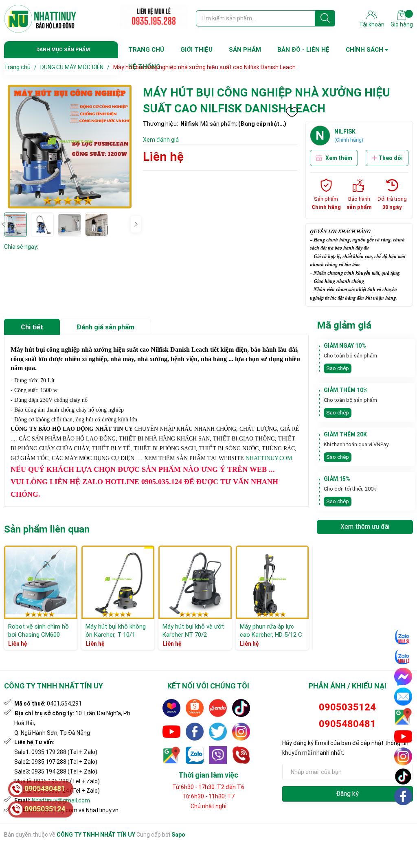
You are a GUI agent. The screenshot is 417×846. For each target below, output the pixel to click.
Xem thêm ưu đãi (364, 526)
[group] (69, 146)
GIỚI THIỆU (196, 49)
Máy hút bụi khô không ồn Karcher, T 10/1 (116, 630)
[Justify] (325, 18)
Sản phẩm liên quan (47, 529)
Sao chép (337, 368)
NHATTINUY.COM (269, 458)
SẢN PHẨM (245, 49)
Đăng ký (347, 794)
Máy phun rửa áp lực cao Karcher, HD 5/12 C (271, 630)
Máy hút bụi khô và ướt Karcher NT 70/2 (193, 630)
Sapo (178, 834)
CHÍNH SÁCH (364, 49)
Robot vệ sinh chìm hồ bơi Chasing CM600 (38, 630)
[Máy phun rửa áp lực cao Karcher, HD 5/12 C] (272, 582)
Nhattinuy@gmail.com (61, 800)
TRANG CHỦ (146, 49)
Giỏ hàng (402, 24)
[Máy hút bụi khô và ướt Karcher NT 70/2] (195, 582)
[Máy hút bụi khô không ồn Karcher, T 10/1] (118, 582)
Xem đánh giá (161, 139)
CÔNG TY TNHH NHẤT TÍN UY (96, 834)
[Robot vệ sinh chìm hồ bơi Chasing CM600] (40, 582)
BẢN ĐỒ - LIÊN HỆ (303, 49)
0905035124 (347, 707)
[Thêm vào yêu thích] (292, 112)
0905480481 (347, 724)
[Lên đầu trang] (403, 815)
